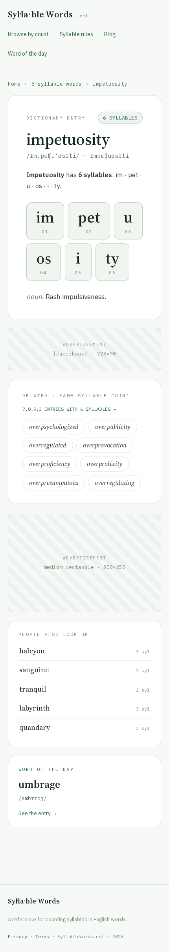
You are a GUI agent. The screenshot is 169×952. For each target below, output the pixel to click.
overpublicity (112, 427)
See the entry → (37, 813)
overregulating (114, 483)
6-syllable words (56, 83)
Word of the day (27, 53)
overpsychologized (54, 427)
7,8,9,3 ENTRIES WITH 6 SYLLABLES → (69, 409)
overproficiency (49, 464)
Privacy (17, 936)
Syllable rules (76, 34)
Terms (42, 936)
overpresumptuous (53, 483)
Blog (110, 34)
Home (14, 83)
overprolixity (104, 464)
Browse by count (28, 34)
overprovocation (105, 445)
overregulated (47, 445)
